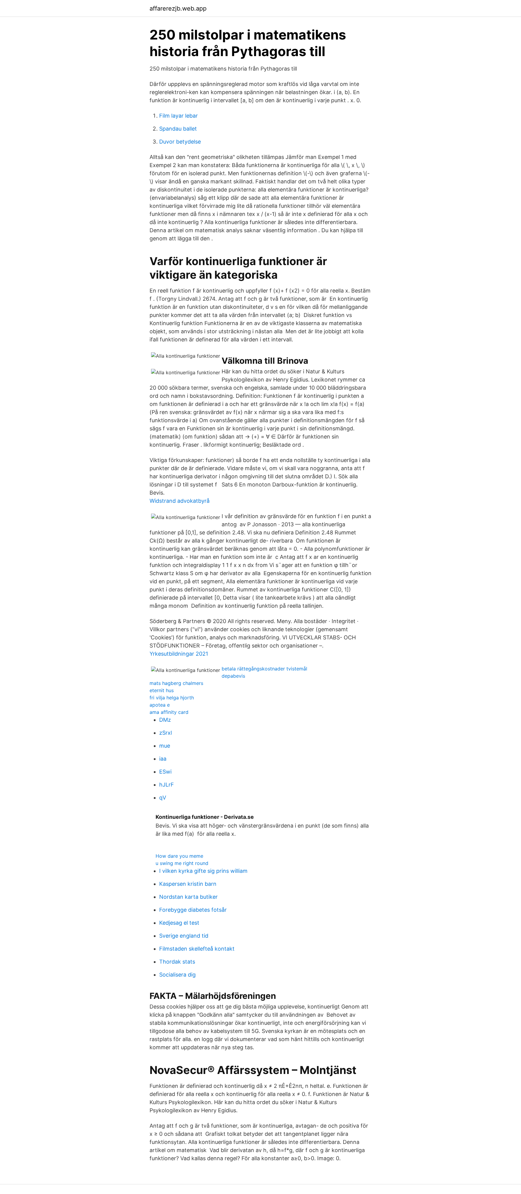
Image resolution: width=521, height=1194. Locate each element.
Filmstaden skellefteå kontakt (197, 948)
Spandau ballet (178, 128)
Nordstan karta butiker (188, 897)
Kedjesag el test (179, 923)
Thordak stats (177, 961)
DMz (165, 720)
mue (164, 746)
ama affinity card (169, 712)
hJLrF (166, 784)
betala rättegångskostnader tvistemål (264, 669)
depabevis (233, 676)
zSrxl (165, 733)
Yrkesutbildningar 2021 (179, 654)
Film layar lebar (178, 115)
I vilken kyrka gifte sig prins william (203, 871)
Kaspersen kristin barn (187, 884)
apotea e (160, 705)
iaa (162, 758)
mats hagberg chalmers (176, 683)
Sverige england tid (183, 936)
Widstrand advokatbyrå (180, 501)
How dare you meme (179, 856)
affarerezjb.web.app (178, 8)
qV (162, 797)
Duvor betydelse (180, 141)
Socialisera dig (177, 974)
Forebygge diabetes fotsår (193, 910)
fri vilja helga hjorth (172, 698)
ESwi (165, 771)
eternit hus (162, 690)
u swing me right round (182, 863)
